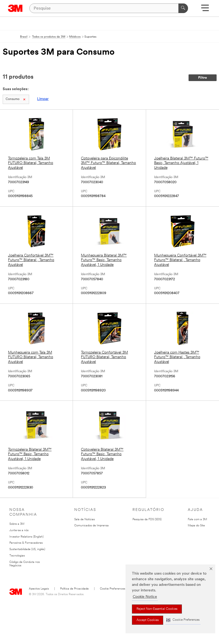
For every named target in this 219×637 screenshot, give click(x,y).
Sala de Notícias (84, 519)
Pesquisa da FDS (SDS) (147, 519)
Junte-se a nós (19, 530)
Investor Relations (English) (26, 536)
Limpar (43, 99)
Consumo (12, 99)
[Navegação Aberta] (205, 10)
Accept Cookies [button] (147, 620)
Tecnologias (17, 555)
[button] (183, 620)
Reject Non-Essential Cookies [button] (156, 609)
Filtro (202, 77)
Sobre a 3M (16, 524)
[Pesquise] (183, 8)
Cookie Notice (145, 597)
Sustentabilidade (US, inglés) (27, 549)
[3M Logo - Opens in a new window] (15, 8)
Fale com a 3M (197, 519)
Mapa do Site (196, 525)
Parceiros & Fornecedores (26, 543)
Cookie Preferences (112, 588)
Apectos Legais (39, 588)
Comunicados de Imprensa (91, 525)
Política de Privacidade (74, 588)
